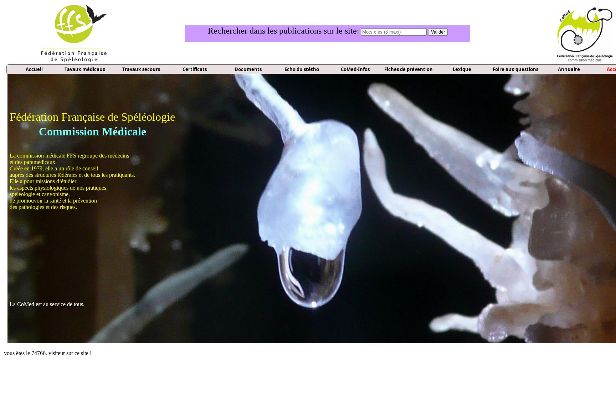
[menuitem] (34, 69)
